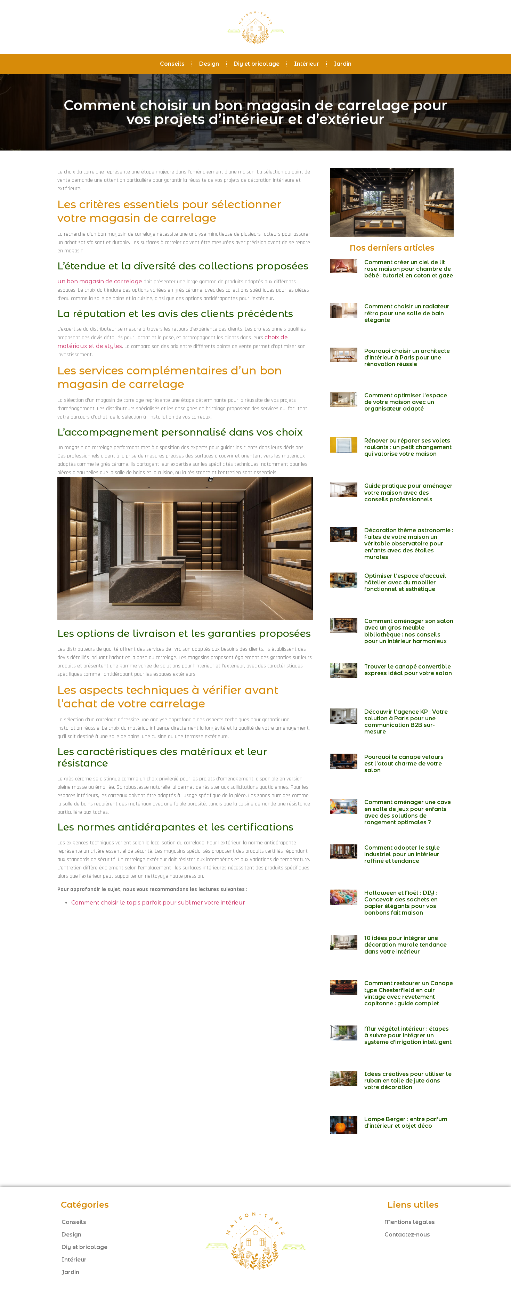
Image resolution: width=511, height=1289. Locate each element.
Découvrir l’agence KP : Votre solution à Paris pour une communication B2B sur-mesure (406, 721)
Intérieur (306, 63)
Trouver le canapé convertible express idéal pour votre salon (408, 669)
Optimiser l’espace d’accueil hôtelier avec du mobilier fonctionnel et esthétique (405, 582)
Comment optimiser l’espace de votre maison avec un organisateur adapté (405, 402)
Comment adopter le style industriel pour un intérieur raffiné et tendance (402, 854)
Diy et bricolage (256, 63)
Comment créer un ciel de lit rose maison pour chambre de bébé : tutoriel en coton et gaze (408, 269)
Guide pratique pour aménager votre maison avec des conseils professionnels (408, 492)
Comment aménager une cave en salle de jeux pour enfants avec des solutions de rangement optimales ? (407, 812)
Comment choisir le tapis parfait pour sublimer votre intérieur (158, 902)
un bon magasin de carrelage (99, 281)
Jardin (342, 63)
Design (209, 63)
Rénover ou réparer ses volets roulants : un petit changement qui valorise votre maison (408, 447)
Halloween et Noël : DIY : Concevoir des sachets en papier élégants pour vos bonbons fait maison (401, 903)
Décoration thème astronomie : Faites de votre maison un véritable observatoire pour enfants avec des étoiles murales (408, 543)
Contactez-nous (407, 1234)
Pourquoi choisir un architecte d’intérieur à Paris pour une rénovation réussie (407, 357)
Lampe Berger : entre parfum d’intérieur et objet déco (405, 1122)
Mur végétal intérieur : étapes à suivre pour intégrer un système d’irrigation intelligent (408, 1035)
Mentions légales (409, 1222)
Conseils (172, 63)
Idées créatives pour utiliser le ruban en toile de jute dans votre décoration (408, 1081)
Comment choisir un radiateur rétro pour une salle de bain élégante (406, 313)
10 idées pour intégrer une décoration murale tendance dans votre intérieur (405, 945)
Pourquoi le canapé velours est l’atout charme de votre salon (404, 763)
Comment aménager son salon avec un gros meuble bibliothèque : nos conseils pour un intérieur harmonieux (408, 631)
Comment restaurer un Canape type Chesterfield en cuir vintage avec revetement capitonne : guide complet (408, 993)
